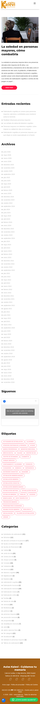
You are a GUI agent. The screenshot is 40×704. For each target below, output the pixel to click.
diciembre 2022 (8, 260)
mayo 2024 (7, 216)
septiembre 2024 (9, 206)
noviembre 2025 (8, 168)
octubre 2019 (7, 353)
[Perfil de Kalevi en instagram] (24, 679)
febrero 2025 (7, 190)
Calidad (6, 550)
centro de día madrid (10, 456)
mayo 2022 (7, 280)
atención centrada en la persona (14, 540)
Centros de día (8, 556)
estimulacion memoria (10, 479)
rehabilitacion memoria (11, 509)
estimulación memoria (10, 588)
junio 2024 (6, 212)
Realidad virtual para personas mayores (16, 120)
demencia (18, 468)
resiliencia (27, 509)
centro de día (31, 453)
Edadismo (25, 471)
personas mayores (9, 614)
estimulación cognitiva (10, 582)
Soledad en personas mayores (13, 640)
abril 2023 (6, 248)
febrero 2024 (7, 222)
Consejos (6, 563)
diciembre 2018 (8, 379)
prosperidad (7, 620)
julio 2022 (6, 273)
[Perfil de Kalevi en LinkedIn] (30, 679)
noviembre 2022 (8, 264)
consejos (29, 464)
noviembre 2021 (8, 299)
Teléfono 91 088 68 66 (12, 676)
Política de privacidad (17, 684)
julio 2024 (6, 209)
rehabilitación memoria (11, 624)
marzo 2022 (7, 286)
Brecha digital (8, 453)
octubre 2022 (7, 267)
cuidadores (7, 468)
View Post (9, 87)
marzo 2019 (7, 372)
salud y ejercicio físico (10, 630)
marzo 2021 (7, 324)
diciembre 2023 (8, 228)
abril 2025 (6, 187)
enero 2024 (7, 225)
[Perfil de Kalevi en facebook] (12, 679)
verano (5, 517)
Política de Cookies (32, 684)
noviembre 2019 (8, 350)
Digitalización (7, 576)
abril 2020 (6, 337)
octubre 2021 (7, 302)
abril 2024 (6, 219)
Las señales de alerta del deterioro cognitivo (18, 123)
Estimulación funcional (10, 585)
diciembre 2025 (8, 164)
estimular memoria (9, 494)
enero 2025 (7, 193)
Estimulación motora (10, 490)
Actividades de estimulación (12, 534)
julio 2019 (6, 363)
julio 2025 (6, 177)
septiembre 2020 (9, 328)
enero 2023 (7, 257)
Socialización (8, 513)
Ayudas (32, 445)
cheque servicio (9, 460)
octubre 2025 (7, 171)
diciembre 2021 (8, 296)
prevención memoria (10, 617)
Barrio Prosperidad (10, 449)
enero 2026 (7, 161)
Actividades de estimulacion (13, 441)
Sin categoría (7, 633)
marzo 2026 (7, 158)
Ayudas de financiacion (11, 547)
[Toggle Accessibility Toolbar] (3, 700)
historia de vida (8, 601)
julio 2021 (6, 312)
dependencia (29, 468)
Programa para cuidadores (12, 505)
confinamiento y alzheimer (12, 464)
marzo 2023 (7, 251)
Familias (6, 598)
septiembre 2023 (9, 238)
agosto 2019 (7, 360)
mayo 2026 (7, 155)
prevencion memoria (10, 502)
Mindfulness (7, 498)
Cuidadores (7, 566)
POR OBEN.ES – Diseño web (22, 690)
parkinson (6, 611)
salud (5, 627)
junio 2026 (6, 152)
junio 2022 (6, 276)
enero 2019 (7, 376)
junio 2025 (6, 180)
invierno (32, 494)
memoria (6, 604)
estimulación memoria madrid (13, 486)
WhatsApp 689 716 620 (27, 676)
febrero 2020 (7, 340)
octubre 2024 (7, 203)
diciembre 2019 (8, 347)
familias (23, 494)
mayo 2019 (7, 369)
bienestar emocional (28, 449)
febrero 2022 (7, 289)
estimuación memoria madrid (13, 475)
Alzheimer (30, 441)
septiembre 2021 (9, 305)
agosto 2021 (7, 308)
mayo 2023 (7, 244)
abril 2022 (6, 283)
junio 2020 (6, 331)
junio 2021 (6, 315)
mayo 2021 (7, 318)
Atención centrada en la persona (14, 445)
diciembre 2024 (8, 196)
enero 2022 (7, 292)
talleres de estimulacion (25, 513)
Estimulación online (9, 595)
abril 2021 (6, 321)
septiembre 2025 (9, 174)
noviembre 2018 (8, 382)
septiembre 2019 (9, 356)
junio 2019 (6, 366)
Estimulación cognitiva (11, 483)
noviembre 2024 (8, 200)
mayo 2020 (7, 334)
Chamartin (25, 456)
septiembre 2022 (9, 270)
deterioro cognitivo (10, 471)
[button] (24, 700)
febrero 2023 (7, 254)
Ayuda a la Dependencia (11, 544)
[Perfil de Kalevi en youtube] (18, 679)
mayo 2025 (7, 184)
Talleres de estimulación (11, 643)
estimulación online (29, 490)
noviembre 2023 (8, 232)
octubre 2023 (7, 235)
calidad (19, 453)
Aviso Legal (6, 684)
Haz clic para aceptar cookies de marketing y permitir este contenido (20, 412)
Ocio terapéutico (22, 498)
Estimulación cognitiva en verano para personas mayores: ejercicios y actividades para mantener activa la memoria (19, 114)
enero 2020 (7, 344)
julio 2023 (6, 241)
